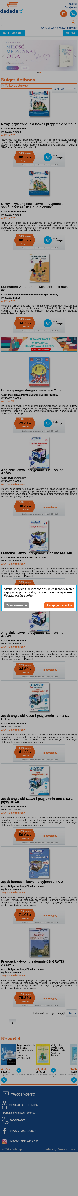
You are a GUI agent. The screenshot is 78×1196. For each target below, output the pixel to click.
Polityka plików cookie (18, 595)
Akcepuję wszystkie (59, 605)
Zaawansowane (16, 605)
